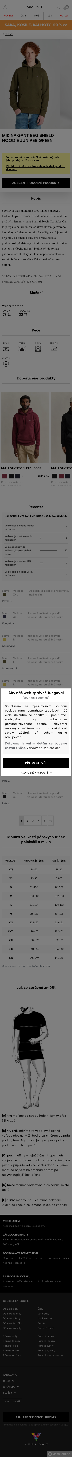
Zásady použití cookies (43, 748)
